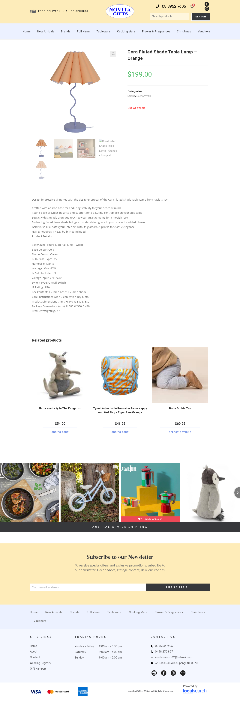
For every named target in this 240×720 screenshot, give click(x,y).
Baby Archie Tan (180, 408)
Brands (65, 31)
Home (27, 31)
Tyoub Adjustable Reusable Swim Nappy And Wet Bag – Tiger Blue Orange (120, 410)
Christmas (184, 31)
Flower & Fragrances (156, 31)
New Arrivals (45, 31)
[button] (113, 54)
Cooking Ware (126, 31)
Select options (180, 432)
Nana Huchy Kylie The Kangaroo (60, 408)
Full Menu (83, 31)
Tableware (103, 31)
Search (200, 16)
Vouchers (204, 31)
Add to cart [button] (60, 432)
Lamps (131, 95)
